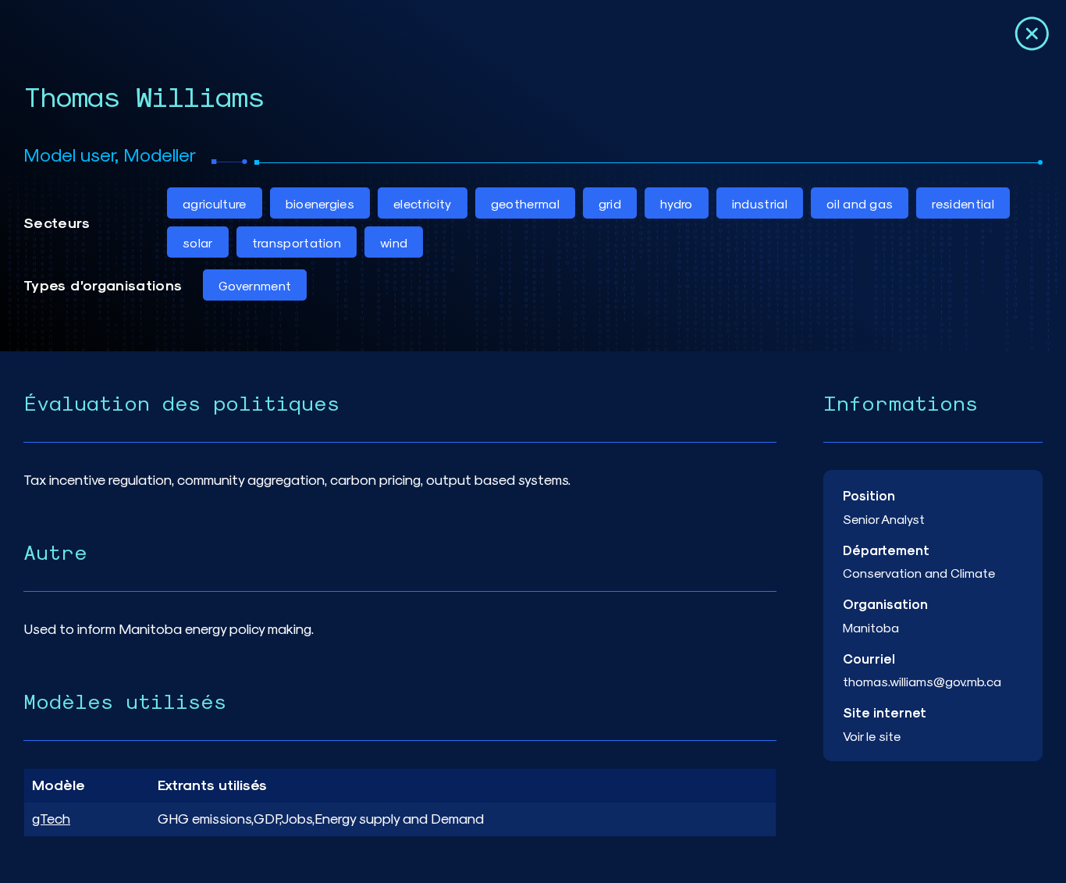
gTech (51, 818)
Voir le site (872, 735)
